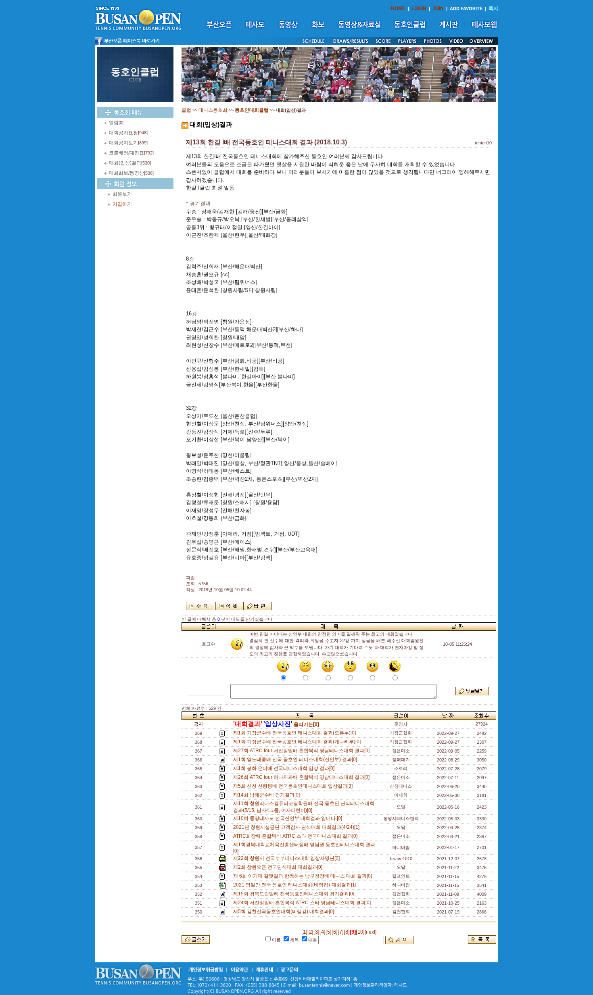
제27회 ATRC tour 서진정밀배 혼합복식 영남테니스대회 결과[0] (302, 750)
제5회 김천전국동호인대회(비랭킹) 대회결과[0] (284, 911)
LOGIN (418, 8)
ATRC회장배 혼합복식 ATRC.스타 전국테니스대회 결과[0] (296, 836)
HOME (398, 8)
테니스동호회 (213, 110)
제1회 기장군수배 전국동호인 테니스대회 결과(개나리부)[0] (298, 742)
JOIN (438, 8)
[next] (370, 932)
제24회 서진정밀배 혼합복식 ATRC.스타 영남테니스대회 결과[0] (303, 902)
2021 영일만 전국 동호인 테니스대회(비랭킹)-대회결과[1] (296, 885)
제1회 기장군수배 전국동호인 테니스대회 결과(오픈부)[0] (295, 733)
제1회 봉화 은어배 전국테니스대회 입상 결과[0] (285, 768)
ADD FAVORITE (466, 8)
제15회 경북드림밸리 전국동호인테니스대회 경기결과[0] (295, 894)
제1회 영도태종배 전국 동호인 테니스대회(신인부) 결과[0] (296, 759)
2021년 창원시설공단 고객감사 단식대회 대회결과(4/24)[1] (297, 827)
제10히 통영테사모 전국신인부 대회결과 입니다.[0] (289, 818)
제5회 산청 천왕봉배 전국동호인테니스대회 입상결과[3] (294, 786)
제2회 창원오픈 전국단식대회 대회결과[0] (279, 867)
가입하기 (122, 204)
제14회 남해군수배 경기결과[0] (267, 795)
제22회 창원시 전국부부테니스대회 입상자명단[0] (287, 858)
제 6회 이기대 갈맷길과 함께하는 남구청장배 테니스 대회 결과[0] (303, 876)
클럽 (186, 110)
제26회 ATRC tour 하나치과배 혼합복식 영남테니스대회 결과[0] (302, 777)
